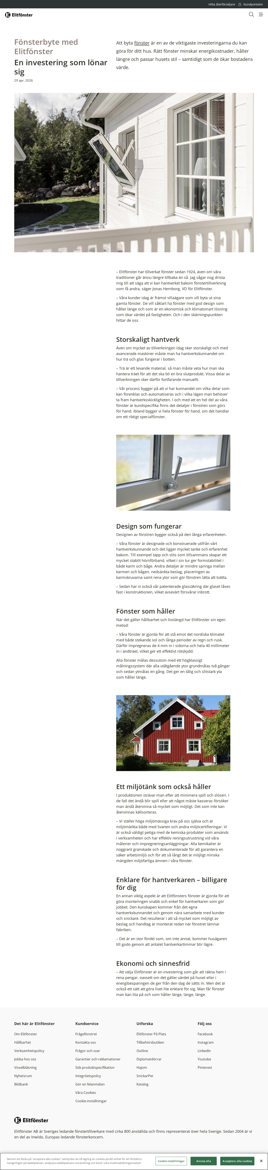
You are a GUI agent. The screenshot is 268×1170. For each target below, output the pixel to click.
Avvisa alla (203, 1161)
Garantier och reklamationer (98, 1059)
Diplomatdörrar (149, 1059)
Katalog (142, 1084)
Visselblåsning (25, 1067)
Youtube (204, 1059)
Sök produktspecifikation (95, 1067)
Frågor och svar (87, 1050)
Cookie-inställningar (91, 1101)
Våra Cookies (85, 1092)
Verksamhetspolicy (29, 1050)
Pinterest (205, 1067)
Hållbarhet (22, 1042)
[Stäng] (261, 1160)
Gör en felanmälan (90, 1084)
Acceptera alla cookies (237, 1161)
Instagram (206, 1042)
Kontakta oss (85, 1042)
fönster (141, 43)
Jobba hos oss (25, 1059)
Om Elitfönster (25, 1034)
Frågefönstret (86, 1034)
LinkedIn (204, 1050)
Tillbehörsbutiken (150, 1042)
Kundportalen (253, 4)
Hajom (142, 1067)
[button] (261, 14)
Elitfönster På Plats (151, 1034)
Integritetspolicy (88, 1076)
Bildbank (21, 1084)
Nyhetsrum (23, 1076)
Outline (142, 1050)
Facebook (205, 1034)
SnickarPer (145, 1076)
